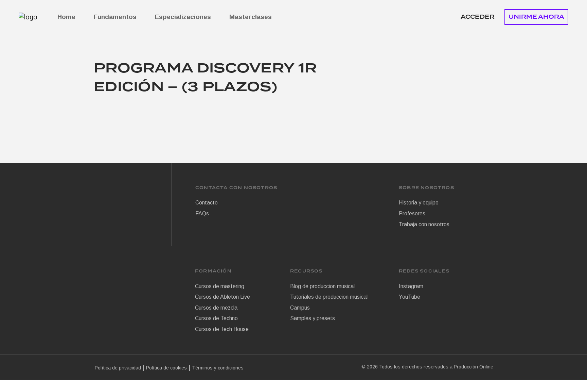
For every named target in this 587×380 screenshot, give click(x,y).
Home (66, 16)
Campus (300, 308)
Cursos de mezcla (216, 308)
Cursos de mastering (219, 286)
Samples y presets (312, 318)
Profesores (412, 213)
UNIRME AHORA (536, 17)
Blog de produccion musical (322, 286)
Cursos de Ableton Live (222, 297)
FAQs (202, 213)
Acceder (478, 17)
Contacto (206, 202)
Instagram (411, 286)
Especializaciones (183, 16)
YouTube (409, 297)
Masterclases (250, 16)
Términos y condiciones (218, 367)
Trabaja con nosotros (424, 224)
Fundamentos (115, 16)
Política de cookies (166, 367)
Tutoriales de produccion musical (329, 297)
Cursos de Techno (216, 318)
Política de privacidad (118, 367)
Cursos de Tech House (222, 329)
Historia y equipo (419, 202)
